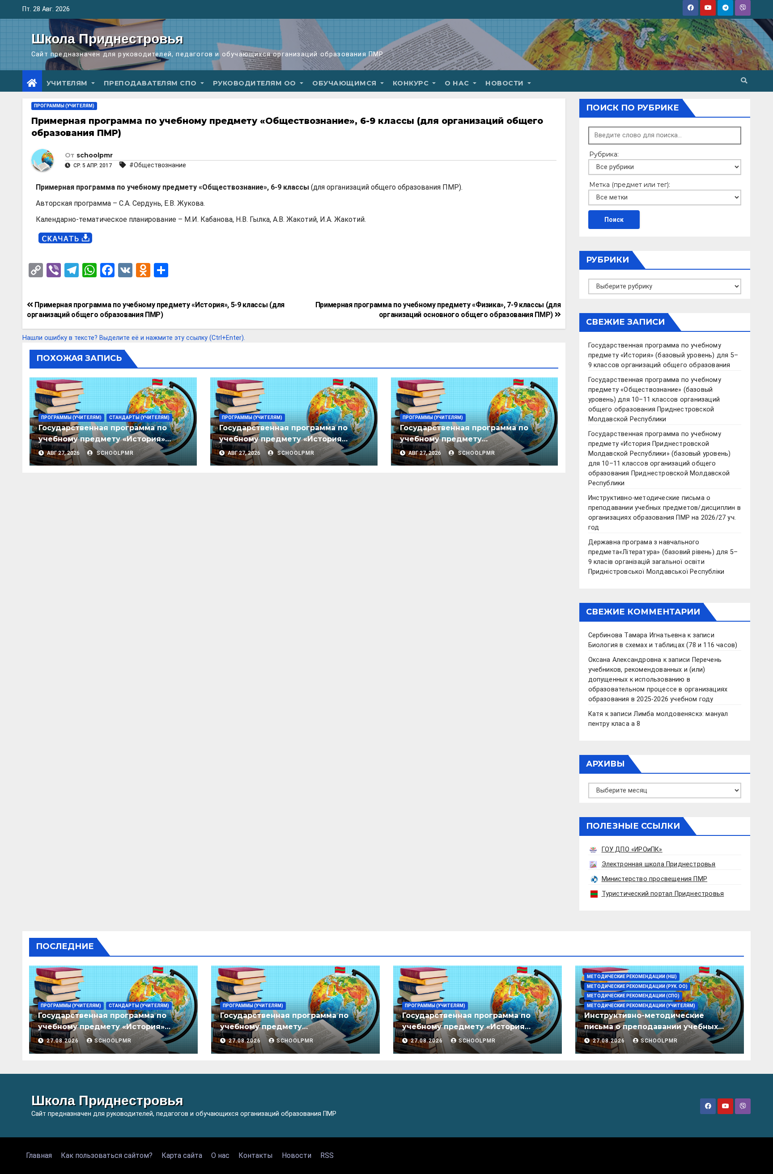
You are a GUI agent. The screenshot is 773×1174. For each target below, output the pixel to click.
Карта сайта (181, 1155)
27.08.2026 (64, 1041)
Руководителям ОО (255, 83)
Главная (39, 1155)
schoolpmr (94, 155)
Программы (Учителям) (64, 105)
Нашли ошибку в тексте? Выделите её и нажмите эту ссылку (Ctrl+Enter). (133, 338)
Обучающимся (345, 83)
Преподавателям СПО (151, 83)
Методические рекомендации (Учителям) (641, 1005)
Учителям (68, 83)
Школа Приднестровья (107, 38)
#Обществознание (157, 165)
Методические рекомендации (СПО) (633, 995)
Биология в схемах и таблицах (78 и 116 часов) (663, 645)
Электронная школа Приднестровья (659, 864)
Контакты (255, 1155)
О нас (458, 83)
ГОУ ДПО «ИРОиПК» (632, 849)
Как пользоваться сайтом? (107, 1155)
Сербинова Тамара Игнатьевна (637, 635)
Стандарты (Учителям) (139, 417)
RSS (327, 1155)
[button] (744, 81)
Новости (505, 83)
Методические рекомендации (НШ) (632, 976)
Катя (595, 714)
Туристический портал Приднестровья (663, 894)
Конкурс (412, 83)
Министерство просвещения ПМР (655, 879)
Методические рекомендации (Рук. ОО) (637, 986)
